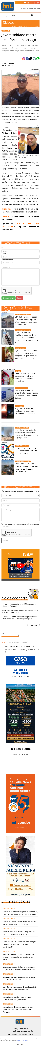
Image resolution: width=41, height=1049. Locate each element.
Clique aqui (6, 209)
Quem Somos (12, 1034)
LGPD (31, 1034)
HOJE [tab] (3, 642)
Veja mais (33, 625)
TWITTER (20, 223)
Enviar (5, 541)
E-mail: (3, 254)
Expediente (23, 1034)
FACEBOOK (8, 226)
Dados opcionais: (7, 260)
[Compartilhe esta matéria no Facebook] (27, 59)
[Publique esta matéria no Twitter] (31, 59)
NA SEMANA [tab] (13, 642)
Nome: (3, 248)
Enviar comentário (8, 298)
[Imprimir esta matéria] (34, 59)
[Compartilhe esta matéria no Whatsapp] (38, 59)
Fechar (19, 298)
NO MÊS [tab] (25, 642)
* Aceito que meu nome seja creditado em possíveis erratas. (21, 525)
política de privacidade (22, 1040)
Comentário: (5, 267)
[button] (32, 15)
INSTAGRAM (33, 223)
